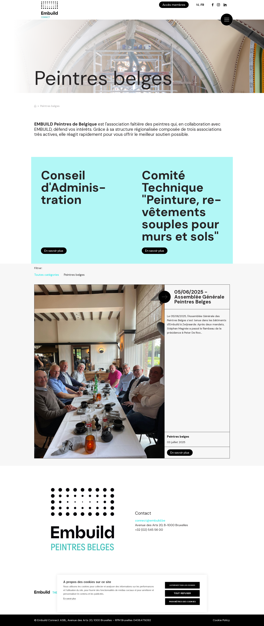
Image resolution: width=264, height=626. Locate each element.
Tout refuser (182, 593)
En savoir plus (53, 251)
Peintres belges (50, 106)
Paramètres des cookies (182, 602)
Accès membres (173, 5)
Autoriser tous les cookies (182, 585)
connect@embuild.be (150, 520)
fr (202, 5)
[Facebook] (213, 4)
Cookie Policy (221, 620)
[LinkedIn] (225, 4)
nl (198, 5)
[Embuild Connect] (49, 10)
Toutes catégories (46, 275)
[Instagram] (218, 4)
